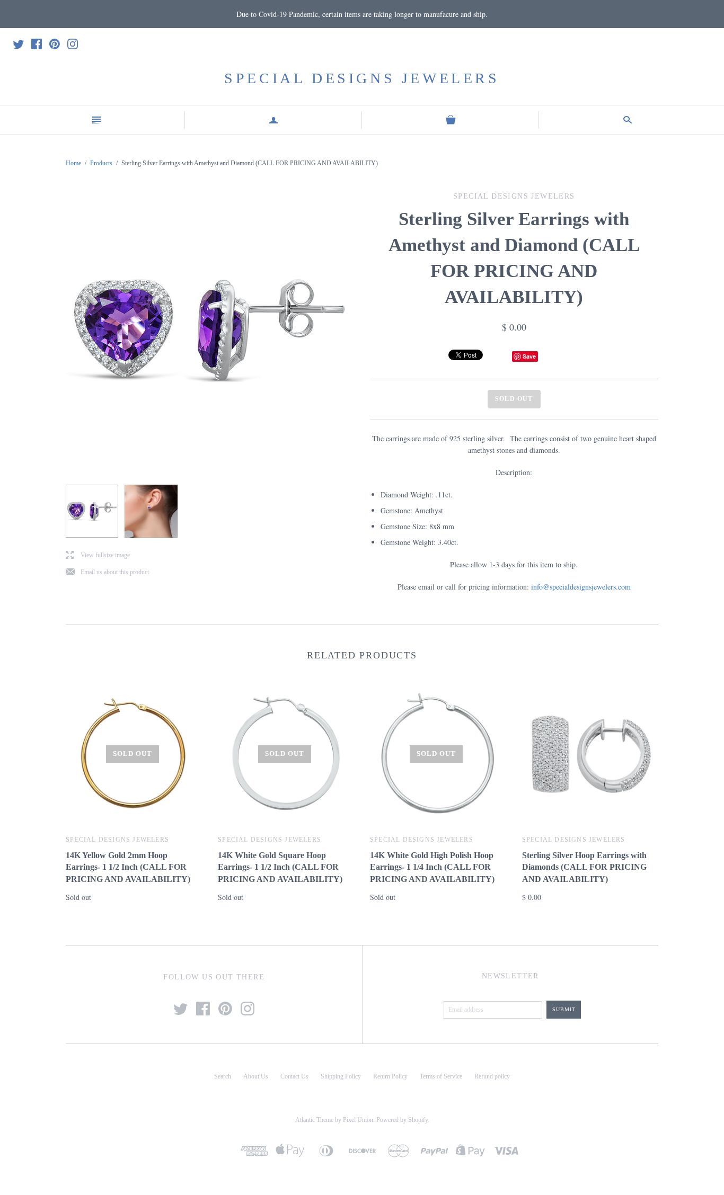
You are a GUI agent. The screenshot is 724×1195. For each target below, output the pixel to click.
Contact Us (294, 1076)
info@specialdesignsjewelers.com (581, 587)
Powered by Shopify (402, 1119)
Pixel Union (358, 1119)
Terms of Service (441, 1076)
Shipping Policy (341, 1076)
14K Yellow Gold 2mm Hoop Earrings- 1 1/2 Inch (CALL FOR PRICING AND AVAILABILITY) (128, 867)
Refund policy (492, 1076)
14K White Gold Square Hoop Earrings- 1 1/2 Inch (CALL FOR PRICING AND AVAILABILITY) (280, 867)
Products (101, 163)
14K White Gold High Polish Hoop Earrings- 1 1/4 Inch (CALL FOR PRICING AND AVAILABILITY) (432, 867)
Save (529, 356)
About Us (255, 1076)
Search (222, 1076)
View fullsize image (98, 555)
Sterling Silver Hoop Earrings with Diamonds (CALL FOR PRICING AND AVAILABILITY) (584, 867)
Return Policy (390, 1076)
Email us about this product (107, 572)
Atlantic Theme (314, 1119)
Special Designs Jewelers (361, 78)
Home (73, 163)
